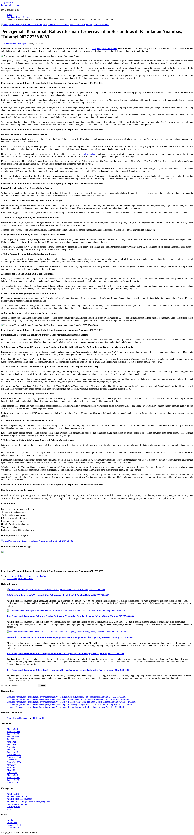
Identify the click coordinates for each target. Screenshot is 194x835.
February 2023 (13, 731)
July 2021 (11, 739)
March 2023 (12, 729)
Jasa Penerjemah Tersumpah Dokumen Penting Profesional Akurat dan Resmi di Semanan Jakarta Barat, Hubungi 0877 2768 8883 (70, 616)
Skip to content (8, 2)
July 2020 (11, 765)
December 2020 (14, 754)
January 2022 (13, 736)
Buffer (43, 576)
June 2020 (11, 767)
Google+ (30, 576)
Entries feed (12, 822)
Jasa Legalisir (13, 794)
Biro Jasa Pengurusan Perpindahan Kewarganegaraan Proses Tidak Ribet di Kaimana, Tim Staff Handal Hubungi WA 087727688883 (67, 697)
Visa (9, 809)
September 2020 (14, 762)
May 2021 (11, 744)
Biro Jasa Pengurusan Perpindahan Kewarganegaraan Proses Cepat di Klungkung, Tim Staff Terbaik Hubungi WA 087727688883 (65, 707)
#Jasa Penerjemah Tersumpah (20, 578)
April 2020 (12, 772)
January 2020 (13, 780)
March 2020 (12, 775)
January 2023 (13, 734)
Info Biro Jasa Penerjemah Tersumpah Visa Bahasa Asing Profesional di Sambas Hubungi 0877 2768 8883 (58, 595)
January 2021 (13, 752)
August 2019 (12, 782)
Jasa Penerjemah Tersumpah (13, 43)
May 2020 (11, 770)
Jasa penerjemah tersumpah (104, 48)
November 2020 (14, 757)
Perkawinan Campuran (17, 804)
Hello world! (39, 718)
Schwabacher (89, 154)
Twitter (22, 576)
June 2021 (11, 742)
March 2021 (12, 749)
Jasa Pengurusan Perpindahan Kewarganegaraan (28, 801)
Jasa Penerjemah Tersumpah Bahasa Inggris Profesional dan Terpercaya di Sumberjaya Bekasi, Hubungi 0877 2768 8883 (65, 653)
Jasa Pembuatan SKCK (17, 796)
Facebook (15, 576)
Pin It (37, 576)
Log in (10, 820)
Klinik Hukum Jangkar (11, 5)
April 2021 (12, 747)
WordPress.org (13, 827)
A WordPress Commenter (18, 718)
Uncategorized (13, 806)
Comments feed (14, 825)
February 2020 (13, 777)
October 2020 (13, 759)
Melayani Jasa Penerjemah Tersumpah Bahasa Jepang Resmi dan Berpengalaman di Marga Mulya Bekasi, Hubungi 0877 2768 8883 (71, 637)
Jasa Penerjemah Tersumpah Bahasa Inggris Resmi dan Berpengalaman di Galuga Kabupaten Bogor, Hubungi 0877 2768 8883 (68, 670)
